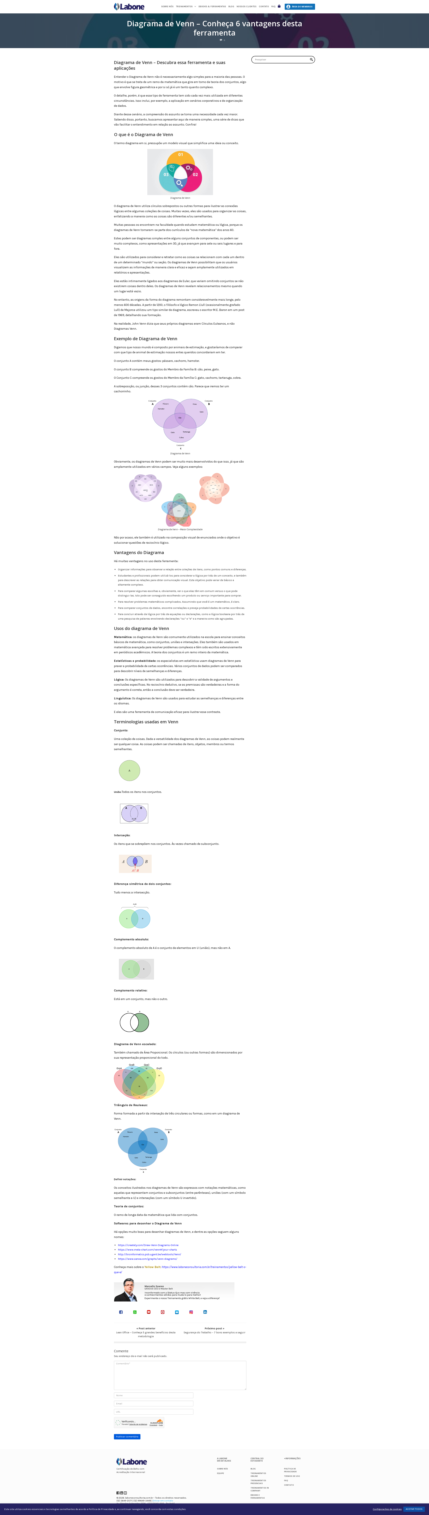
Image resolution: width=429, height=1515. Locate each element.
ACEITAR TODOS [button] (414, 1509)
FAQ (273, 6)
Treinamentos (184, 6)
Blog (231, 6)
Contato (264, 6)
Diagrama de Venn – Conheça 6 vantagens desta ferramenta (214, 28)
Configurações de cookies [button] (387, 1509)
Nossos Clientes (247, 6)
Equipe (220, 1473)
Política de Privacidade (101, 1509)
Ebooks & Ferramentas (212, 6)
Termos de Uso (292, 1476)
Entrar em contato (163, 1500)
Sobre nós (167, 6)
